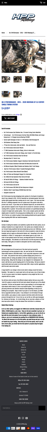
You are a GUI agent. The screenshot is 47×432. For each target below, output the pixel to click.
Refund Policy (23, 367)
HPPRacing (24, 424)
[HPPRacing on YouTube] (26, 418)
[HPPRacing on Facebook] (19, 418)
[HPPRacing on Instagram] (23, 418)
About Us (23, 347)
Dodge (23, 359)
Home (3, 33)
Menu (5, 3)
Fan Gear (23, 352)
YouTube (24, 364)
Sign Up (42, 408)
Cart (44, 3)
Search (23, 369)
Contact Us (23, 350)
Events (23, 362)
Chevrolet (23, 357)
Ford (23, 355)
